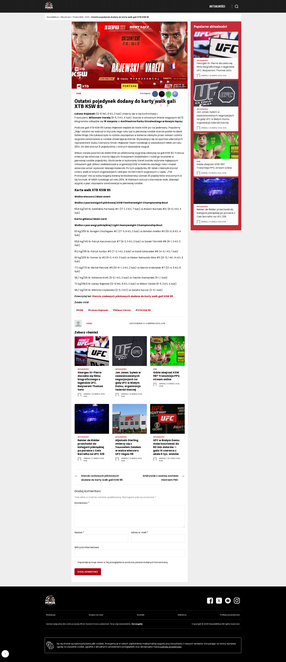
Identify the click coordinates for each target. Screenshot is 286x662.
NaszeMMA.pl (53, 17)
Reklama (182, 614)
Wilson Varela (123, 310)
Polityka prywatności (230, 614)
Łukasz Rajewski (99, 310)
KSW (87, 17)
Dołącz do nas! (96, 614)
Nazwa (79, 532)
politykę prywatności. (171, 646)
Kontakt (140, 614)
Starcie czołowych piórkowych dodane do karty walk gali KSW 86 (132, 296)
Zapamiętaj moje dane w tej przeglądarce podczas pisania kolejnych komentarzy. (122, 562)
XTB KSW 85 (144, 310)
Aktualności (217, 6)
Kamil (89, 323)
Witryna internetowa (86, 547)
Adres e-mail (139, 532)
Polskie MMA (78, 17)
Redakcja (50, 614)
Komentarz (81, 503)
